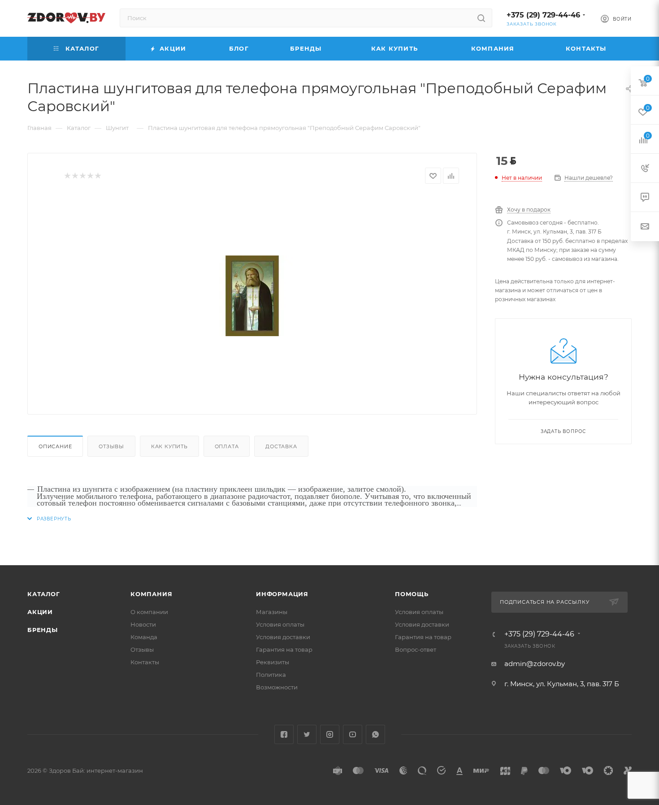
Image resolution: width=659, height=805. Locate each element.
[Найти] (481, 18)
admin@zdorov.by (534, 663)
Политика (271, 674)
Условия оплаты (280, 624)
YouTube (352, 734)
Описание (55, 446)
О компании (149, 611)
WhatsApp (375, 734)
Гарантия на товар (284, 649)
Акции (40, 611)
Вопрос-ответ (415, 649)
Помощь (412, 593)
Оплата (227, 446)
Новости (143, 624)
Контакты (144, 662)
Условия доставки (283, 637)
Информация (282, 593)
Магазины (271, 611)
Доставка (281, 446)
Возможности (277, 687)
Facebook (284, 734)
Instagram (329, 734)
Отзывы (111, 446)
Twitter (306, 734)
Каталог (43, 593)
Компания (151, 593)
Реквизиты (272, 662)
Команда (143, 637)
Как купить (169, 446)
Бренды (42, 629)
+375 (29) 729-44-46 (543, 15)
